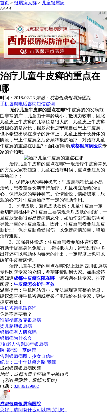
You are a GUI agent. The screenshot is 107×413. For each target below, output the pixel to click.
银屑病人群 (25, 2)
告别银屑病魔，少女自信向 (27, 356)
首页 (4, 2)
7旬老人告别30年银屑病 (24, 344)
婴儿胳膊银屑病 (16, 326)
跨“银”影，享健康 (18, 350)
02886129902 (26, 386)
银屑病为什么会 (16, 338)
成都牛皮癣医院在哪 (34, 278)
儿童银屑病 (53, 2)
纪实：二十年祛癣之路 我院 (28, 362)
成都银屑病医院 (86, 145)
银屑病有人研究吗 (18, 332)
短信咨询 (46, 103)
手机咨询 (9, 103)
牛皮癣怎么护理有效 (34, 284)
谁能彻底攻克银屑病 (20, 320)
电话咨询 (27, 103)
